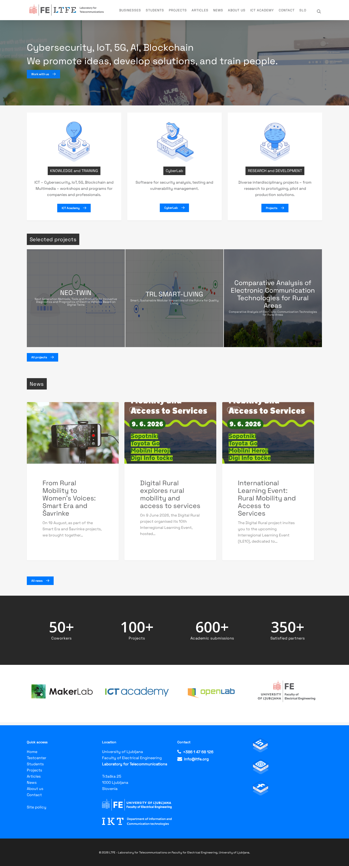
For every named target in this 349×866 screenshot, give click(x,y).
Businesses (130, 10)
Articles (200, 10)
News (218, 10)
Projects (178, 10)
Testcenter (36, 757)
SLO (302, 10)
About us (236, 10)
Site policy (36, 807)
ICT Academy (262, 10)
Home (32, 751)
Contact (287, 10)
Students (155, 10)
